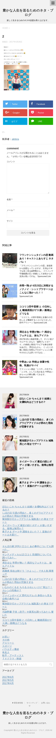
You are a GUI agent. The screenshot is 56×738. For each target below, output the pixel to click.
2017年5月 (8, 680)
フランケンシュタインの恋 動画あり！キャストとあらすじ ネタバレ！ (36, 258)
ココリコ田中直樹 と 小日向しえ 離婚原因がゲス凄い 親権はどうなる (35, 310)
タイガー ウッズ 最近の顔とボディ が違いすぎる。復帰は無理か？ (36, 465)
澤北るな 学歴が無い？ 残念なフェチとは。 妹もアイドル (35, 334)
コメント (11, 161)
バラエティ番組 (10, 649)
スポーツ (7, 646)
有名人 (5, 652)
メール (10, 210)
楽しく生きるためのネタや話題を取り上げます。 (28, 723)
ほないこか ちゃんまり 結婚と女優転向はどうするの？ (35, 400)
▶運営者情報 (17, 703)
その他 (5, 640)
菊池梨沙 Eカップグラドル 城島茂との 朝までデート (36, 442)
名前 (9, 199)
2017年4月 (8, 683)
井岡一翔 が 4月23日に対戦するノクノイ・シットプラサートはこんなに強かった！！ (36, 289)
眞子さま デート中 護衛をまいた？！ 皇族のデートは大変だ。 (36, 484)
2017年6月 (8, 677)
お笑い (5, 636)
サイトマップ (32, 703)
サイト (10, 221)
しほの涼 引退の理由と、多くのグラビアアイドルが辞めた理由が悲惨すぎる (36, 423)
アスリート (8, 643)
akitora (15, 139)
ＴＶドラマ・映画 (11, 658)
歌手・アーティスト (13, 655)
